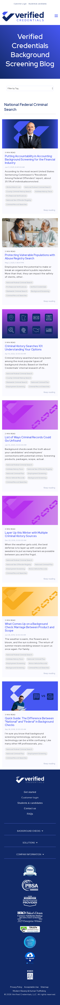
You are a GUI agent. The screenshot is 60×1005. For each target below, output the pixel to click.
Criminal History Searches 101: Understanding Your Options (24, 347)
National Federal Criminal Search (38, 187)
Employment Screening (15, 386)
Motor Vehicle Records (15, 478)
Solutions (29, 842)
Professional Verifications (16, 196)
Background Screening (40, 291)
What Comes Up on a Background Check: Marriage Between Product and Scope (29, 627)
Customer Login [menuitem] (20, 4)
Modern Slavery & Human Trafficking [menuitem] (29, 990)
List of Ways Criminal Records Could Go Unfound (28, 438)
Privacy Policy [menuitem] (16, 987)
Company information (28, 854)
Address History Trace (43, 191)
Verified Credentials (38, 287)
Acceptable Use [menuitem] (31, 987)
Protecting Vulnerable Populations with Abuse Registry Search (30, 256)
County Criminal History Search (18, 191)
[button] (56, 16)
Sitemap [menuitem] (45, 987)
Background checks (28, 831)
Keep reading (49, 210)
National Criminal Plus (40, 382)
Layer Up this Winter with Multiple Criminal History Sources (26, 534)
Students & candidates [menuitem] (37, 4)
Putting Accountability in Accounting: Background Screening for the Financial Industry (30, 159)
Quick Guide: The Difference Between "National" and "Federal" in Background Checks (29, 721)
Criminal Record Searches (16, 204)
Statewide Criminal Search (16, 291)
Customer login (30, 797)
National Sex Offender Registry (18, 200)
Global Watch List (13, 187)
